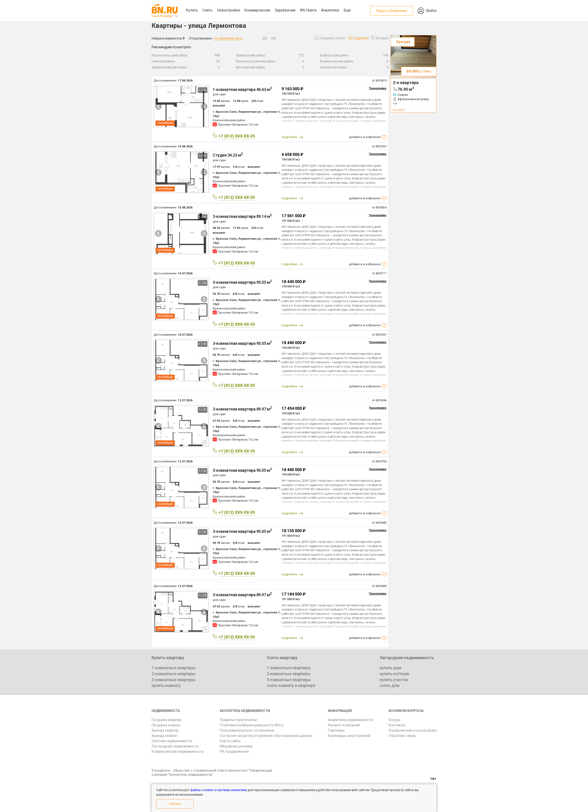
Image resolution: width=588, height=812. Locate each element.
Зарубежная (285, 10)
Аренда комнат (165, 735)
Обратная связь (402, 735)
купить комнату (166, 685)
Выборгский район (334, 55)
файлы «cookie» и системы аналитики (218, 790)
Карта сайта (230, 741)
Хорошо (175, 803)
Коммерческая (257, 10)
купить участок (394, 679)
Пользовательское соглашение (247, 730)
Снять (207, 10)
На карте (382, 38)
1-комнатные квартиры (174, 667)
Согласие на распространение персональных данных (266, 735)
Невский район (163, 61)
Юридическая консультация (412, 730)
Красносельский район (169, 55)
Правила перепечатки (238, 720)
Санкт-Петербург (162, 16)
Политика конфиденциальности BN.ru (251, 725)
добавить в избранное (365, 137)
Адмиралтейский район (169, 67)
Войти (431, 10)
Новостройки (228, 10)
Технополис (378, 88)
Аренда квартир (165, 730)
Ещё (347, 10)
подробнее (289, 137)
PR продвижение (234, 751)
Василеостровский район (255, 61)
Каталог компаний (344, 725)
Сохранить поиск (332, 38)
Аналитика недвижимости (350, 720)
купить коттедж (394, 673)
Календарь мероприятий (349, 735)
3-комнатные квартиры (174, 679)
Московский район (250, 67)
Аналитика (330, 10)
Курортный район (333, 67)
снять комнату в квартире (291, 685)
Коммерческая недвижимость (178, 751)
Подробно (361, 38)
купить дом (390, 667)
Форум (394, 720)
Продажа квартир (167, 720)
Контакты (397, 725)
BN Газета (308, 10)
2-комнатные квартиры (174, 673)
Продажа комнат (166, 725)
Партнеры (336, 730)
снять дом (389, 685)
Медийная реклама (236, 746)
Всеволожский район (336, 61)
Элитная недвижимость (172, 741)
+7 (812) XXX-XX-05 (236, 136)
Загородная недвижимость (175, 746)
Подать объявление (391, 11)
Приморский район (250, 55)
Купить (192, 10)
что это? (398, 110)
